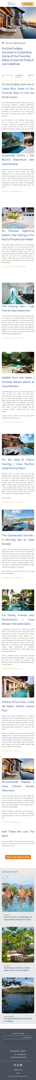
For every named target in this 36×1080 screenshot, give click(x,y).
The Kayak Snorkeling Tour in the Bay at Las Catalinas (18, 1020)
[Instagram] (18, 1065)
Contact (23, 1051)
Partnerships (14, 1051)
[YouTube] (21, 1065)
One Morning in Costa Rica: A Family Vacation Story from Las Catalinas (17, 969)
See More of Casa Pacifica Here (12, 502)
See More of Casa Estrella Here (12, 578)
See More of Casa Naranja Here (12, 191)
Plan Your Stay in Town (18, 857)
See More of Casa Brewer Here (12, 669)
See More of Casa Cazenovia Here (13, 338)
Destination (7, 915)
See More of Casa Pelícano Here (12, 422)
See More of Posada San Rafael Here (14, 267)
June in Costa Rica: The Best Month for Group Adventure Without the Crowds (18, 918)
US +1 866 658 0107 (20, 1054)
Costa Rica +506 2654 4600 (18, 1057)
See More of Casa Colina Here (11, 822)
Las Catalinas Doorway (19, 76)
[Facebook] (15, 1065)
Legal (18, 1073)
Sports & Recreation (9, 1016)
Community (7, 965)
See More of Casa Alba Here (11, 751)
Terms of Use (18, 1070)
